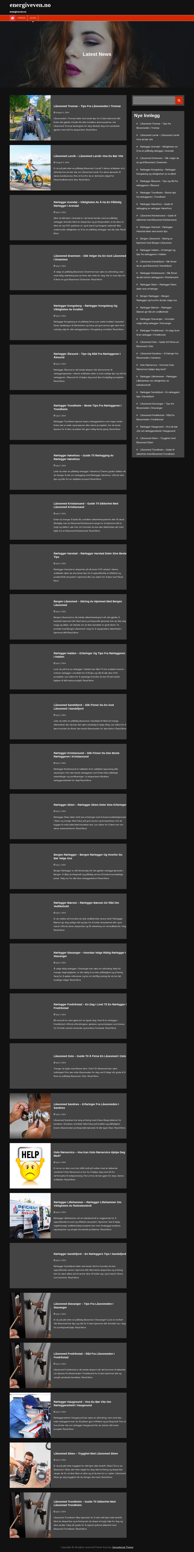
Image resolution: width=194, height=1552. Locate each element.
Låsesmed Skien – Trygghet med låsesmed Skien (86, 1453)
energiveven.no (30, 4)
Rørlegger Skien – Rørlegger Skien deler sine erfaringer (90, 804)
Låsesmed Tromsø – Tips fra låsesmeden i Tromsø (87, 106)
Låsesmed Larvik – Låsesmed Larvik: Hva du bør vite (88, 156)
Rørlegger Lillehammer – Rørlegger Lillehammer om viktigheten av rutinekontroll (156, 380)
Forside (21, 18)
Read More (91, 129)
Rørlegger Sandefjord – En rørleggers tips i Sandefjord (90, 1253)
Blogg (33, 18)
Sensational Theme (122, 1547)
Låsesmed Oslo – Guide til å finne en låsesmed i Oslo (90, 1056)
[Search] (179, 100)
